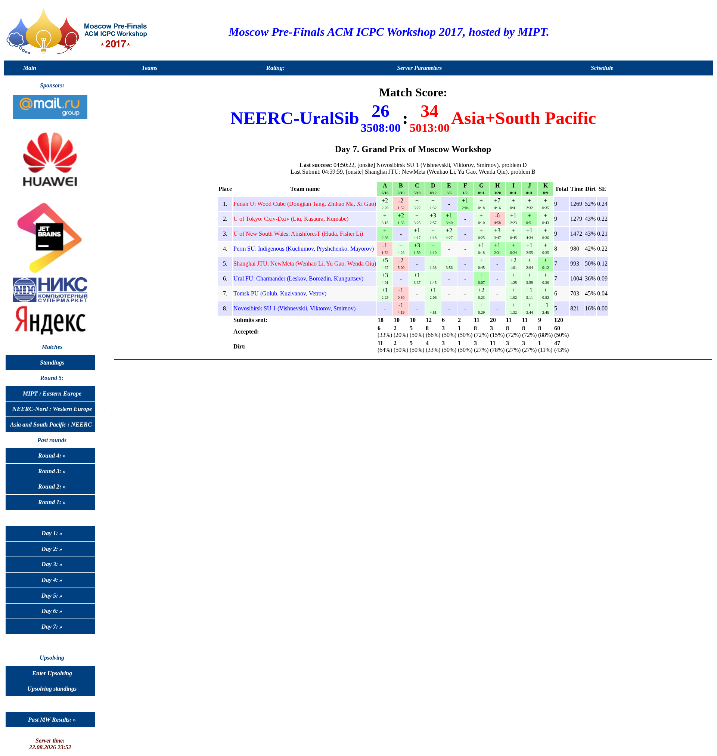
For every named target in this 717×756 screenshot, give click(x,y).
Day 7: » (51, 626)
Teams (149, 68)
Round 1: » (52, 502)
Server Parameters (419, 68)
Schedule (602, 68)
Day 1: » (51, 533)
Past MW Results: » (52, 719)
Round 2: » (52, 486)
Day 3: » (51, 564)
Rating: (275, 68)
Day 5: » (51, 595)
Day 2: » (51, 549)
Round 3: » (52, 471)
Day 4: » (51, 580)
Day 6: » (51, 611)
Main (29, 68)
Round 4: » (52, 455)
